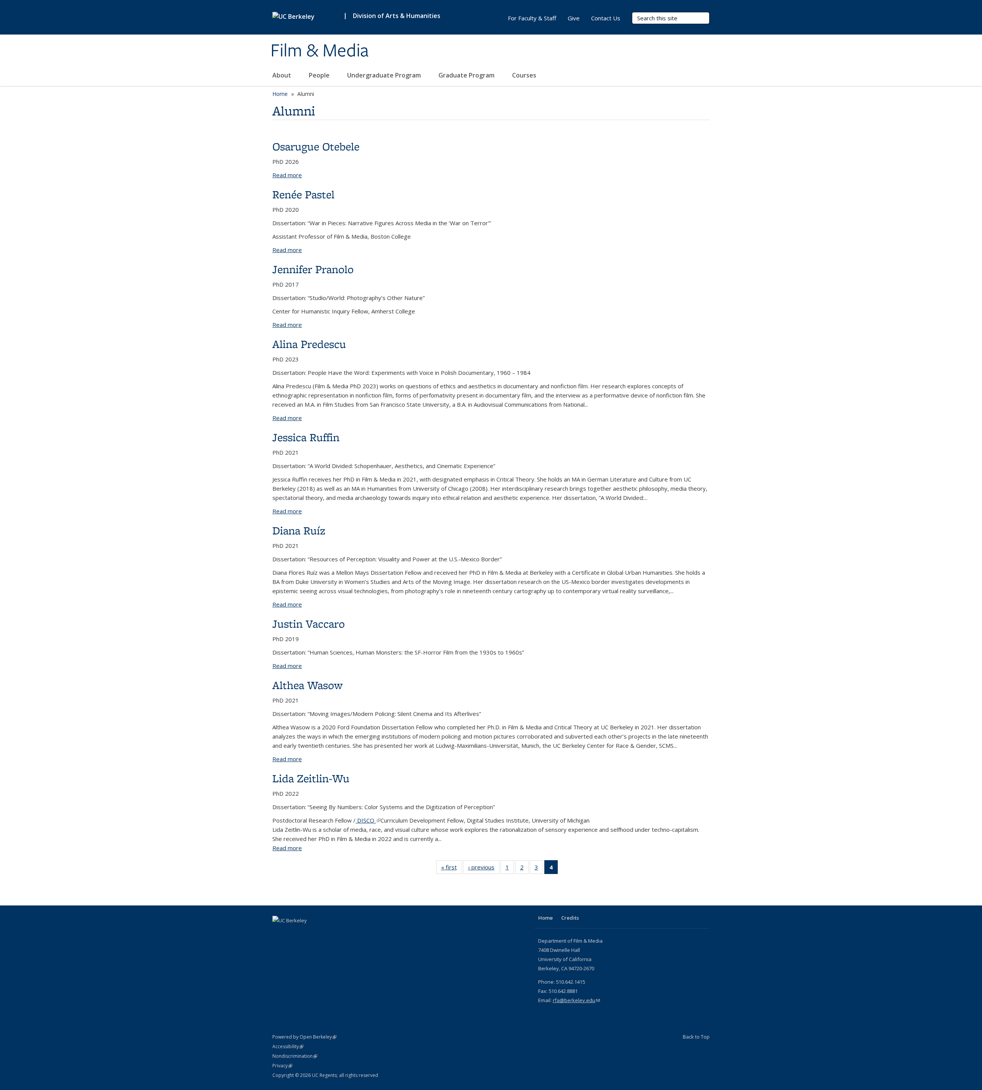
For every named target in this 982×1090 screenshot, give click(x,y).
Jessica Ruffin (305, 437)
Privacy (282, 1065)
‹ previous (483, 868)
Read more (287, 175)
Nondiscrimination (294, 1056)
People (320, 75)
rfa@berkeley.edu (576, 1000)
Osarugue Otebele (315, 146)
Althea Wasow (307, 685)
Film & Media (319, 51)
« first (451, 868)
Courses (525, 75)
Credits (570, 917)
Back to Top (696, 1036)
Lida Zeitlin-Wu (310, 778)
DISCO (368, 820)
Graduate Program (467, 75)
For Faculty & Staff (532, 18)
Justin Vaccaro (308, 623)
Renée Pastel (303, 194)
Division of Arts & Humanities (396, 16)
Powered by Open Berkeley (304, 1037)
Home (280, 93)
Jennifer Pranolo (313, 269)
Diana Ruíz (298, 530)
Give (574, 18)
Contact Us (605, 18)
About (282, 75)
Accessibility (287, 1046)
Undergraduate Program (384, 75)
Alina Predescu (309, 343)
